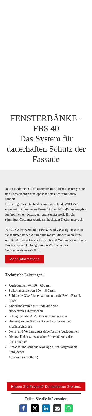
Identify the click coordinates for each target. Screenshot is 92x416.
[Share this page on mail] (57, 408)
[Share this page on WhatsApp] (69, 408)
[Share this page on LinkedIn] (46, 408)
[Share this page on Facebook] (23, 408)
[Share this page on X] (35, 408)
